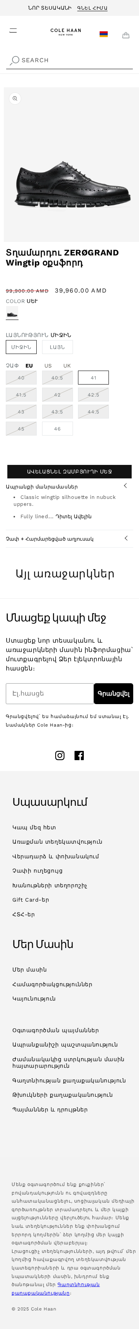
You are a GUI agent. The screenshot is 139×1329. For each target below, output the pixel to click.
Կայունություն (34, 998)
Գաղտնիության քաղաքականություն (69, 1080)
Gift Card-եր (30, 900)
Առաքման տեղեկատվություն (57, 842)
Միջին (21, 347)
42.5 (98, 396)
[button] (8, 28)
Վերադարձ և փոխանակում (55, 856)
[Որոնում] (14, 61)
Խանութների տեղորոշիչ (50, 885)
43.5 (62, 413)
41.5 (26, 396)
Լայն (61, 349)
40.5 (62, 379)
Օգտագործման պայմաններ (55, 1030)
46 (57, 429)
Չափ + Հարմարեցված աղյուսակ (49, 539)
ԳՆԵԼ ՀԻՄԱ (92, 7)
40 (27, 379)
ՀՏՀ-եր (23, 914)
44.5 (98, 413)
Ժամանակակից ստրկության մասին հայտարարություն (68, 1062)
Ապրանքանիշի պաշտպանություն (65, 1044)
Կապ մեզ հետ (34, 827)
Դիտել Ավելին (74, 516)
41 (94, 378)
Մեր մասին (29, 970)
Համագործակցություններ (52, 984)
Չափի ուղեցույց (37, 871)
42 (63, 396)
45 (27, 430)
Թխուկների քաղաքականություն (62, 1095)
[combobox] (69, 60)
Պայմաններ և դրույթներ (50, 1109)
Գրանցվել (113, 693)
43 (27, 413)
